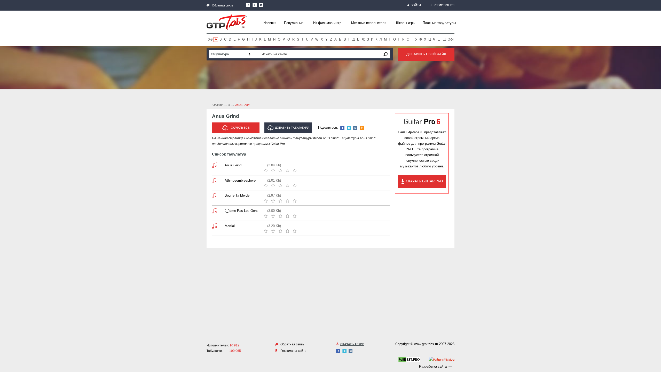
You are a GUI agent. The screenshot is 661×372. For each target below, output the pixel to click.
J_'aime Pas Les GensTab (214, 210)
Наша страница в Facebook (248, 5)
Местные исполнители (368, 23)
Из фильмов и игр (327, 23)
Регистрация (444, 5)
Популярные (293, 23)
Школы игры (405, 23)
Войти (416, 5)
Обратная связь (222, 5)
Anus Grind (233, 165)
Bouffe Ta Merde (237, 195)
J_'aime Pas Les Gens (241, 211)
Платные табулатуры (439, 23)
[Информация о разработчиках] (409, 360)
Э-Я (450, 39)
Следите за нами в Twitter (255, 5)
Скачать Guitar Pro (424, 181)
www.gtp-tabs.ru (426, 344)
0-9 (210, 39)
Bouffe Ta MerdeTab (214, 195)
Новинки (269, 23)
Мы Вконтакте (261, 5)
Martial (230, 226)
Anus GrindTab (214, 165)
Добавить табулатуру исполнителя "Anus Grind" (288, 129)
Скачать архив (352, 344)
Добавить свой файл (426, 54)
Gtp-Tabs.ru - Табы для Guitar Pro (227, 22)
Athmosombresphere (240, 180)
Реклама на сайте (293, 351)
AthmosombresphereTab (214, 180)
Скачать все (240, 127)
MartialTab (214, 226)
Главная (217, 104)
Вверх (656, 186)
